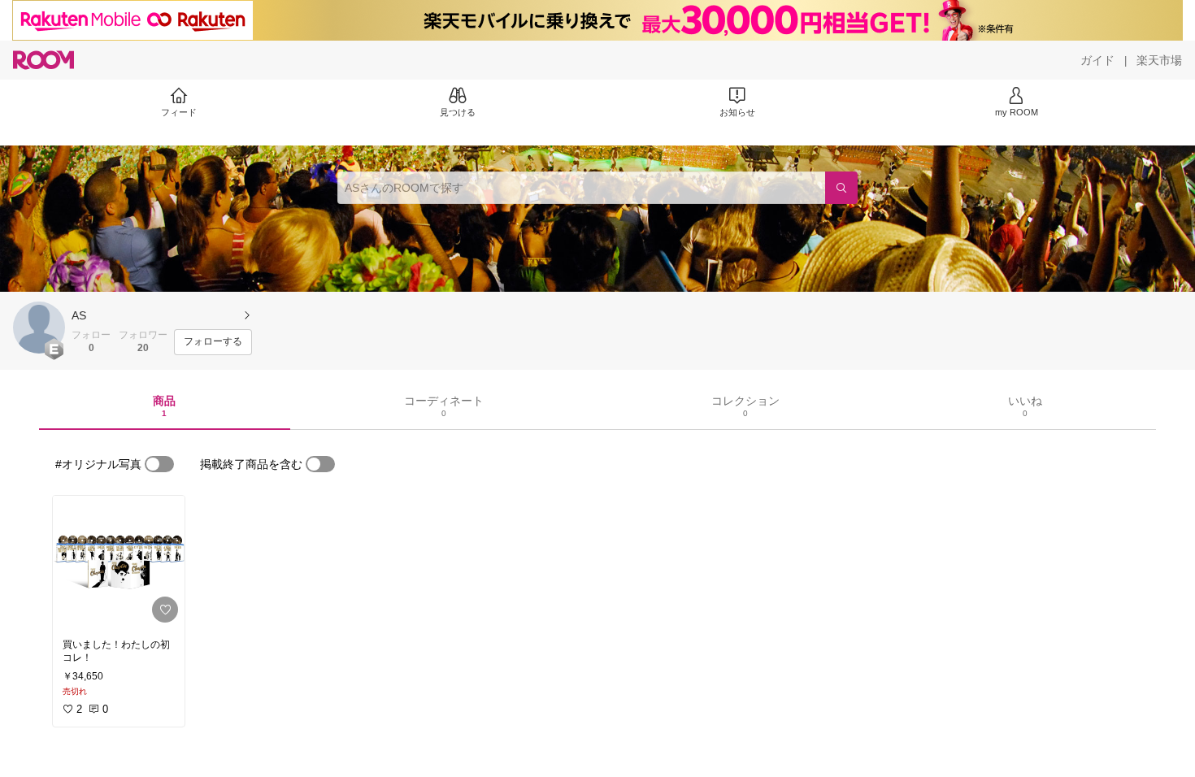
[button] (39, 328)
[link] (119, 562)
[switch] (159, 464)
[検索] (841, 187)
